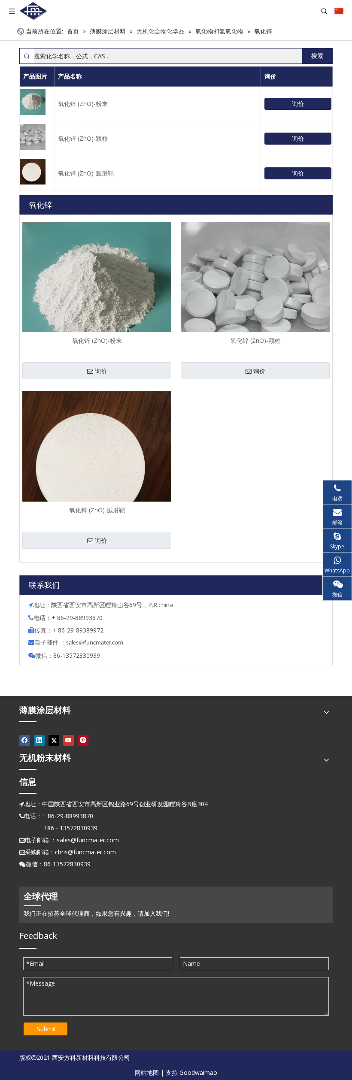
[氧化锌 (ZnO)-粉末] (96, 295)
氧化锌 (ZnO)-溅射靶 (86, 173)
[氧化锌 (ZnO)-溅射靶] (96, 465)
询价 (298, 104)
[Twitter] (54, 740)
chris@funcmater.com (85, 852)
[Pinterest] (83, 740)
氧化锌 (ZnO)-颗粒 (83, 138)
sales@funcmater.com (88, 840)
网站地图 (147, 1072)
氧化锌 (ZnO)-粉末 (83, 104)
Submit (46, 1029)
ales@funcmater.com (96, 643)
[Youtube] (68, 740)
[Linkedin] (39, 740)
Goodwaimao (198, 1072)
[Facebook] (24, 740)
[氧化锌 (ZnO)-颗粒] (255, 296)
